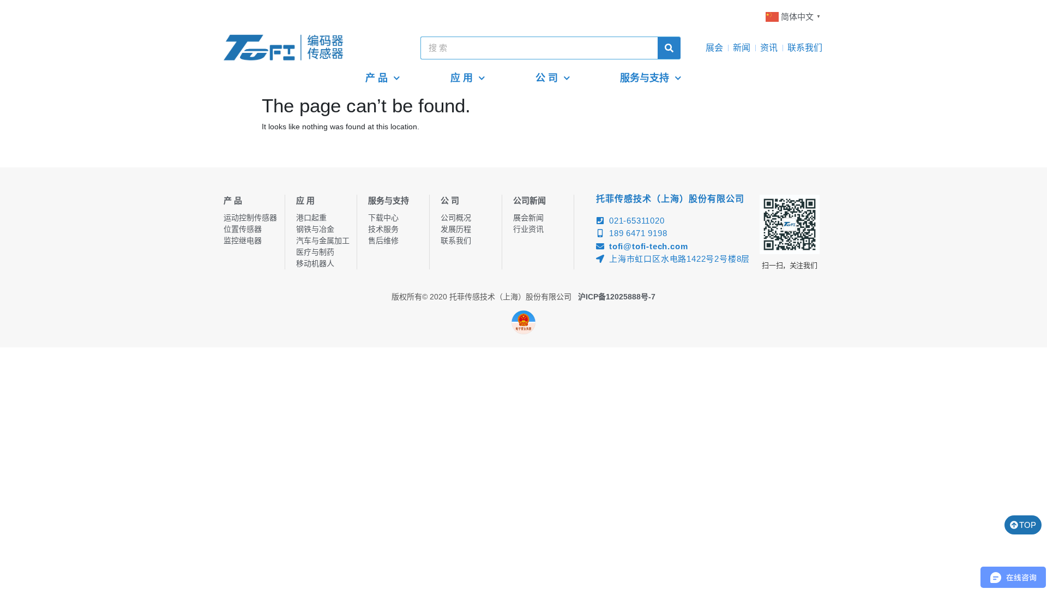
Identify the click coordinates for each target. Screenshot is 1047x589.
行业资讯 (528, 229)
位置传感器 (243, 229)
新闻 (741, 47)
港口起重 (311, 217)
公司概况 (456, 217)
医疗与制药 (315, 252)
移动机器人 (315, 263)
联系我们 (804, 47)
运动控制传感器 (250, 217)
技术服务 (383, 229)
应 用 (461, 78)
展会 (714, 47)
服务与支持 (644, 78)
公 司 (546, 78)
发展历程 (456, 229)
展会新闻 (528, 217)
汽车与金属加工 (323, 240)
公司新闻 (529, 200)
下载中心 (383, 217)
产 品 (376, 78)
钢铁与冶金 (315, 229)
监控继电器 (243, 240)
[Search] (669, 48)
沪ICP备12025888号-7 (616, 296)
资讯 (769, 47)
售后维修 (383, 240)
